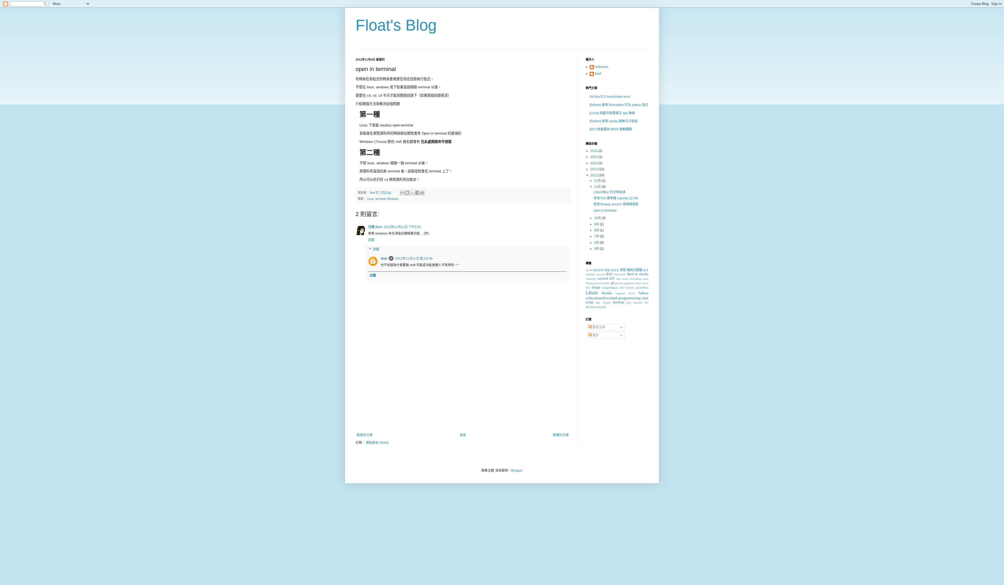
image (596, 287)
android (590, 274)
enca (625, 278)
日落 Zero (375, 227)
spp (598, 302)
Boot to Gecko (637, 274)
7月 (597, 236)
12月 (598, 181)
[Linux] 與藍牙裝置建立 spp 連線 (612, 113)
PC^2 (632, 293)
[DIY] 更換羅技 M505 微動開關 (611, 129)
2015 (594, 157)
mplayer (620, 293)
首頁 (463, 435)
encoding (635, 278)
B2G (609, 274)
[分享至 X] (412, 192)
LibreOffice (641, 287)
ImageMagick (610, 287)
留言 (595, 335)
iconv (645, 283)
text (628, 302)
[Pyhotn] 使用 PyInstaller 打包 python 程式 (619, 105)
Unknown (601, 67)
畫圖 (607, 270)
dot (618, 278)
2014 (594, 163)
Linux (370, 198)
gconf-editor (602, 283)
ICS (588, 287)
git (612, 283)
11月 (598, 187)
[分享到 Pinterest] (422, 192)
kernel (630, 287)
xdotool (601, 307)
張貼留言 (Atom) (377, 442)
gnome (619, 283)
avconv (600, 274)
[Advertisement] (463, 394)
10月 (598, 218)
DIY (612, 278)
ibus (638, 283)
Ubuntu (637, 302)
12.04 (589, 270)
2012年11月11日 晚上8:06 (413, 258)
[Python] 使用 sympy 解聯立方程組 (614, 121)
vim (646, 302)
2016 (594, 151)
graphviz (630, 283)
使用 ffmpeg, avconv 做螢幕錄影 (616, 204)
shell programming (625, 298)
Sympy (606, 302)
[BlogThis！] (407, 192)
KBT (622, 287)
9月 (597, 224)
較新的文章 (365, 435)
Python (643, 293)
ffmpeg (590, 283)
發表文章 (598, 327)
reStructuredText (597, 298)
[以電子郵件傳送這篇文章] (402, 192)
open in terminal (605, 210)
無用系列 (599, 270)
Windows (392, 198)
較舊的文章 (561, 435)
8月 (597, 230)
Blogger (516, 470)
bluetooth (620, 274)
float (384, 258)
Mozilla (607, 293)
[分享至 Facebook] (417, 192)
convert (602, 278)
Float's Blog (396, 25)
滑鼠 (623, 270)
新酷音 (615, 270)
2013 (594, 169)
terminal (380, 198)
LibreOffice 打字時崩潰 (609, 192)
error (645, 278)
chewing (591, 278)
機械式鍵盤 (634, 270)
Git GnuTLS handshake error (610, 96)
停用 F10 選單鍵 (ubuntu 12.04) (616, 198)
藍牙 (645, 270)
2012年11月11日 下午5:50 (402, 227)
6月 (597, 242)
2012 (594, 175)
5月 (597, 248)
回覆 (371, 240)
